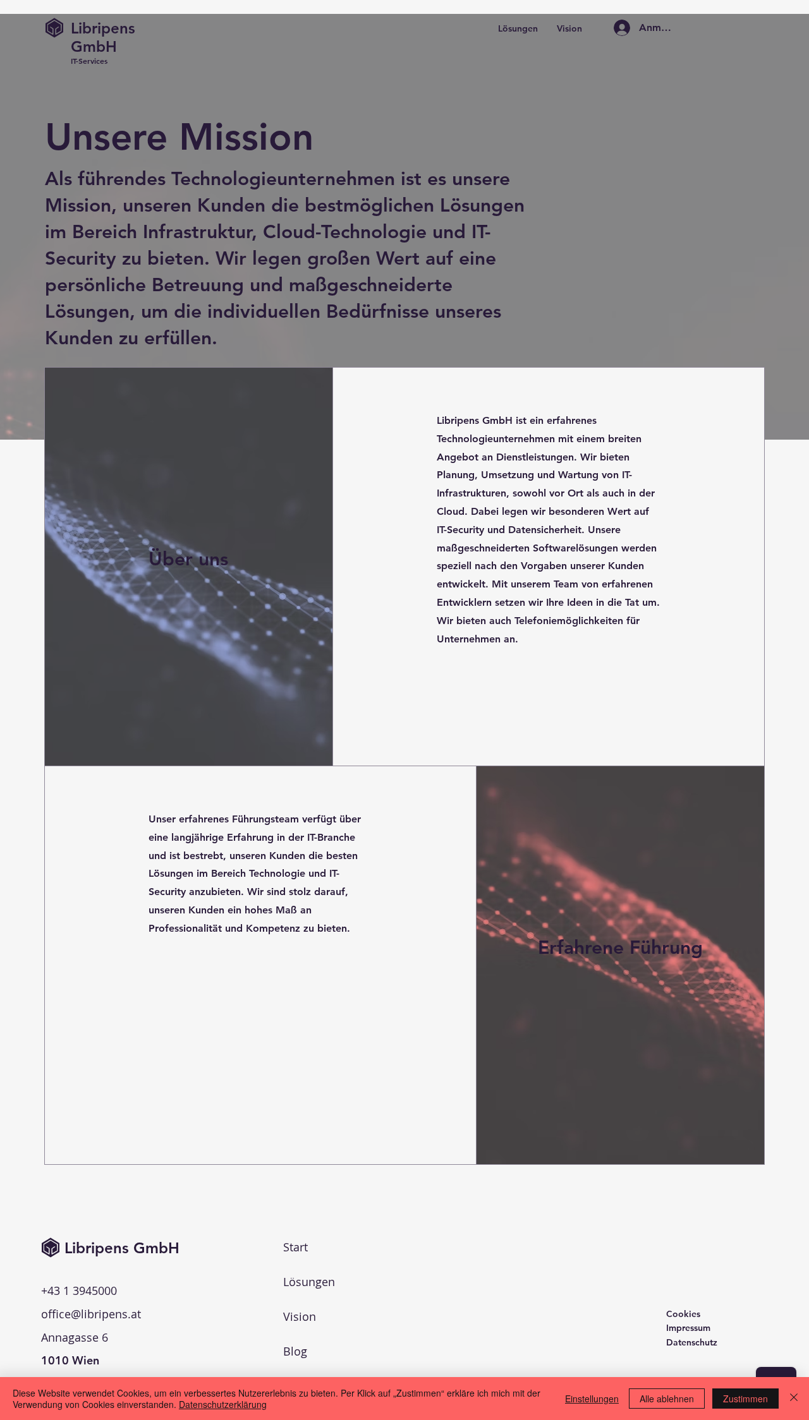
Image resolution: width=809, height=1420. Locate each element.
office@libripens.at (91, 1313)
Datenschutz (691, 1342)
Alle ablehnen (667, 1398)
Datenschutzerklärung (223, 1404)
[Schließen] (793, 1398)
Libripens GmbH (103, 37)
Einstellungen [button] (592, 1398)
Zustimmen (745, 1398)
